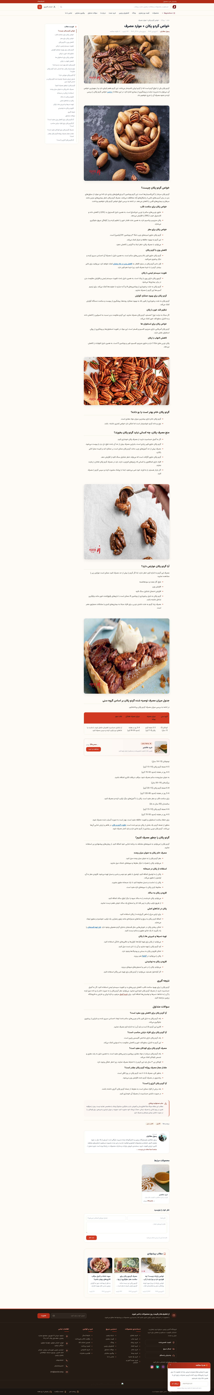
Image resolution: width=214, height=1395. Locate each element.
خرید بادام (134, 1350)
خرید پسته (134, 1353)
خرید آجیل (124, 994)
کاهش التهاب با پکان (67, 61)
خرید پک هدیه (133, 1357)
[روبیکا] (163, 1367)
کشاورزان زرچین (124, 13)
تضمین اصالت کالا (84, 1343)
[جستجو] (61, 7)
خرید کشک (134, 1346)
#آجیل (158, 1124)
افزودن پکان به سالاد (67, 97)
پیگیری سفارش (80, 13)
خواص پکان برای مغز (67, 38)
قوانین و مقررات (85, 1353)
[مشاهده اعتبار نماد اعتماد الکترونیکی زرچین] (107, 1384)
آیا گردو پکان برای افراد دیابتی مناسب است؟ (62, 124)
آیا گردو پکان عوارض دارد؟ (67, 75)
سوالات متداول (92, 13)
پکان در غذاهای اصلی (67, 101)
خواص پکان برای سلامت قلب (64, 35)
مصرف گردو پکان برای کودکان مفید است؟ (60, 130)
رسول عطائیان (164, 31)
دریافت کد (175, 1384)
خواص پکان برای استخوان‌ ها (64, 57)
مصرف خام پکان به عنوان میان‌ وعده (62, 89)
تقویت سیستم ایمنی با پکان (65, 46)
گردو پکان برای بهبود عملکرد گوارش (62, 50)
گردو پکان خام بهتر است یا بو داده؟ (64, 65)
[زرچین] (174, 7)
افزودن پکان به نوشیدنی (66, 108)
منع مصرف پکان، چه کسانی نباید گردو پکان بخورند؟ (61, 70)
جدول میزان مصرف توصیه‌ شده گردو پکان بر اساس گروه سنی (61, 80)
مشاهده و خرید (93, 749)
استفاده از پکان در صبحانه (65, 93)
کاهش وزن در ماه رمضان (122, 263)
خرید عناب (134, 1339)
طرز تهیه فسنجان (94, 927)
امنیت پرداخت (85, 1346)
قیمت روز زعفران (144, 13)
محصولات (155, 13)
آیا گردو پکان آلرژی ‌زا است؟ (65, 140)
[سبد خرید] (39, 7)
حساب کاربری (48, 7)
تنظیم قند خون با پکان (66, 53)
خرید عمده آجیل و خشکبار (132, 1361)
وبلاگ (134, 13)
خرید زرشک (134, 1343)
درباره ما (103, 13)
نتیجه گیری (71, 112)
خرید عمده (112, 13)
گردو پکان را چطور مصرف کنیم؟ (65, 85)
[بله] (157, 1367)
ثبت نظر (91, 1238)
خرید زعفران (134, 1335)
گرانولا (144, 956)
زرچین (109, 91)
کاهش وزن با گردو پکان (66, 42)
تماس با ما (68, 13)
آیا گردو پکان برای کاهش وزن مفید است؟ (61, 119)
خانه (168, 20)
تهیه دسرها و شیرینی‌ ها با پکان (63, 104)
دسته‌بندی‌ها (168, 13)
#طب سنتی (150, 1124)
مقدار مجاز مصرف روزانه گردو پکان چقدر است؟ (61, 135)
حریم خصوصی (85, 1350)
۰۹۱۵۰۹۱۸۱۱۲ (40, 2)
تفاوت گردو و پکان (119, 825)
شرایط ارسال (86, 1335)
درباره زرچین (110, 1335)
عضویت (43, 1316)
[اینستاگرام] (152, 1367)
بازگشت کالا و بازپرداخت (82, 1339)
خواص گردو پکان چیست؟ (66, 31)
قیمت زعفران (110, 1339)
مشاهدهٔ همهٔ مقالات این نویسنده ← (146, 1149)
